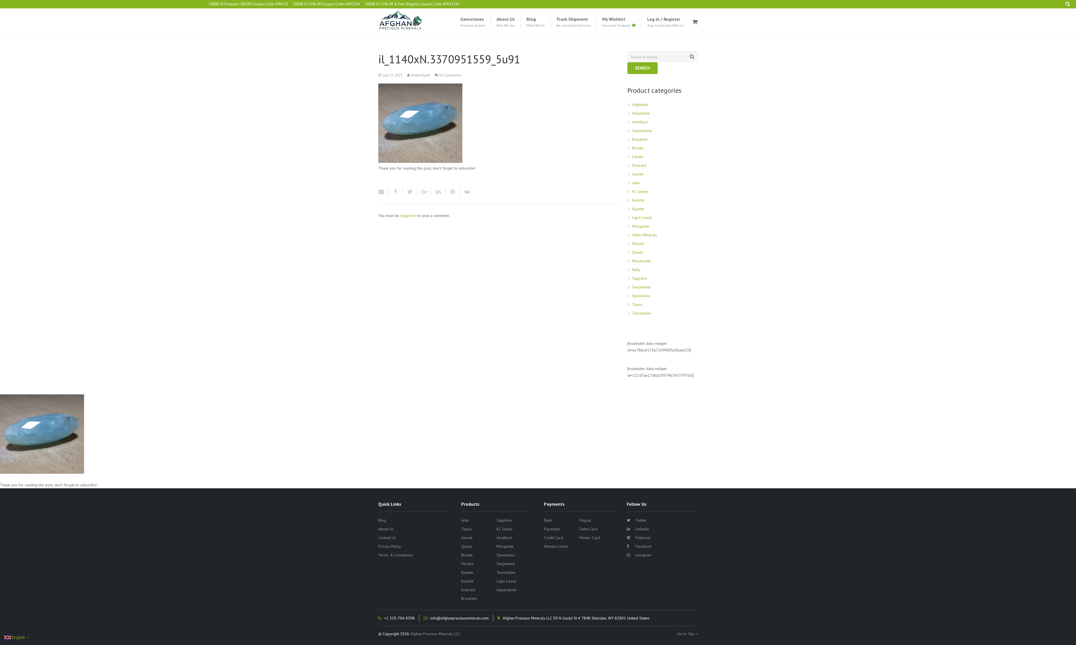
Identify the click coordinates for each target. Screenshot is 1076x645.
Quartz (637, 252)
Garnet (637, 174)
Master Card (589, 537)
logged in (408, 215)
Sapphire (639, 278)
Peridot (638, 243)
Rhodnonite (641, 260)
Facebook (643, 546)
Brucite (638, 148)
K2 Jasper (640, 191)
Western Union (556, 546)
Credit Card (553, 537)
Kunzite (638, 200)
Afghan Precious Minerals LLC (435, 633)
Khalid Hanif (420, 75)
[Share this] (396, 192)
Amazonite (641, 113)
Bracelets (640, 139)
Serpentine (641, 287)
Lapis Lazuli (642, 217)
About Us (385, 528)
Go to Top (686, 633)
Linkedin (642, 528)
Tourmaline (641, 313)
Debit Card (588, 528)
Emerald (639, 165)
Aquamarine (642, 130)
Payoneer (552, 528)
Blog (382, 520)
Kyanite (638, 208)
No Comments (450, 75)
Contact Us (387, 537)
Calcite (637, 156)
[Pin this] (453, 192)
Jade (636, 182)
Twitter (641, 520)
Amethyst (640, 121)
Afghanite (640, 104)
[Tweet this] (410, 192)
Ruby (636, 269)
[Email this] (383, 192)
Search (642, 68)
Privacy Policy (389, 546)
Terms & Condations (395, 555)
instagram (643, 555)
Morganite (640, 226)
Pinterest (642, 537)
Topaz (637, 304)
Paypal (585, 520)
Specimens (641, 295)
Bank (548, 520)
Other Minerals (644, 234)
